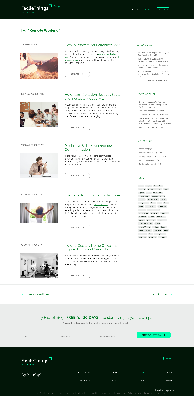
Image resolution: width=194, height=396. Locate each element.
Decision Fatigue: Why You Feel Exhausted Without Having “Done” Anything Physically (153, 104)
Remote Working (144, 227)
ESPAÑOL (168, 373)
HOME (135, 9)
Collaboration (158, 193)
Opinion (151, 217)
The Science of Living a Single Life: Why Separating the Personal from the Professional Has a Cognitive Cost (155, 121)
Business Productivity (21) (150, 164)
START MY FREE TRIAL (153, 335)
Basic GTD (142, 189)
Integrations (162, 206)
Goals (159, 203)
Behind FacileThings (154, 189)
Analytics (148, 186)
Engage (163, 199)
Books (166, 189)
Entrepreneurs (143, 203)
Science (163, 227)
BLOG (147, 9)
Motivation (164, 213)
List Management (154, 210)
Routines (156, 227)
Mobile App (154, 213)
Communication (144, 196)
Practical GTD (161, 220)
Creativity (142, 199)
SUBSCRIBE (162, 9)
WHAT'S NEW (85, 381)
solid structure (101, 204)
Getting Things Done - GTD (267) (152, 156)
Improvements (151, 206)
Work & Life (152, 237)
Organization (161, 217)
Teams (166, 230)
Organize (142, 220)
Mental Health (143, 213)
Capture (141, 193)
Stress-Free (157, 230)
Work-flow (142, 237)
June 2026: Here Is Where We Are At (152, 80)
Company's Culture (158, 196)
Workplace (162, 237)
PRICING (114, 373)
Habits (166, 203)
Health (141, 206)
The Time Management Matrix (151, 111)
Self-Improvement (145, 230)
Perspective (151, 220)
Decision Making (152, 199)
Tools (151, 234)
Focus (153, 203)
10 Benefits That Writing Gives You (153, 115)
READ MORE (76, 74)
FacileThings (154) (146, 149)
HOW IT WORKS (83, 373)
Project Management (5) (149, 160)
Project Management (146, 223)
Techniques (142, 234)
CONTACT (113, 381)
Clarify (149, 193)
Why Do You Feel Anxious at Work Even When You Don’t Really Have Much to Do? (154, 74)
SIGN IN (168, 358)
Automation (158, 186)
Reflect (157, 223)
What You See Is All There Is (151, 127)
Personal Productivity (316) (150, 153)
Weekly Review (160, 234)
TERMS (142, 381)
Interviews (142, 210)
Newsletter (142, 217)
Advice (141, 186)
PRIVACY (168, 381)
